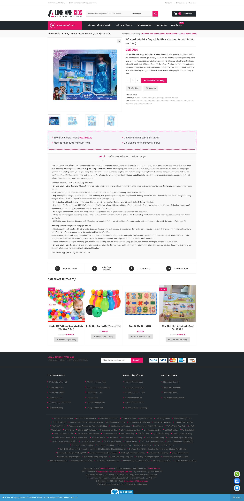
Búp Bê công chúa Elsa (138, 100)
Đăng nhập (192, 3)
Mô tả (102, 157)
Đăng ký (136, 360)
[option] (56, 120)
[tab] (101, 156)
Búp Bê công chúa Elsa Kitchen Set (161, 100)
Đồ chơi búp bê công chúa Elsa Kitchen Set (70, 186)
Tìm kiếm (155, 14)
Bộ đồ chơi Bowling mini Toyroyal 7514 (103, 326)
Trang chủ (126, 34)
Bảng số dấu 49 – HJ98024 (140, 326)
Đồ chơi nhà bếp (171, 98)
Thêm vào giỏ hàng (155, 80)
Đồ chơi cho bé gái (145, 104)
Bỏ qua (238, 497)
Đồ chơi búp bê (181, 100)
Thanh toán (180, 3)
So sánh (152, 88)
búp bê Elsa (66, 202)
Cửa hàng (136, 34)
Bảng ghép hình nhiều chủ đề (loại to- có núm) (178, 327)
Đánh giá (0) (139, 157)
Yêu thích (168, 3)
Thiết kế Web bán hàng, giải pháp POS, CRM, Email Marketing (122, 484)
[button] (134, 88)
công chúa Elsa (168, 67)
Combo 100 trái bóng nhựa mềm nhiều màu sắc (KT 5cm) (66, 327)
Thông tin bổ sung (118, 157)
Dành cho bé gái (158, 98)
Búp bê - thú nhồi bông (143, 98)
